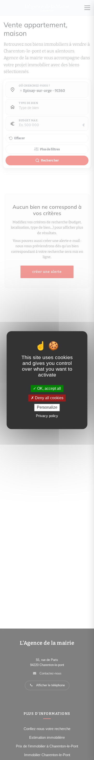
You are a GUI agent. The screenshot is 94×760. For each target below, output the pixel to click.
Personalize (47, 407)
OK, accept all (48, 388)
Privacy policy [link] (47, 416)
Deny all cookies (48, 398)
